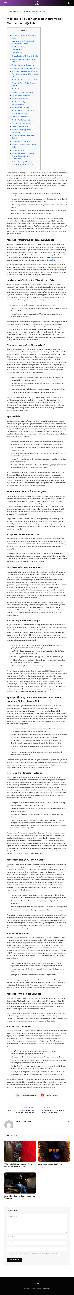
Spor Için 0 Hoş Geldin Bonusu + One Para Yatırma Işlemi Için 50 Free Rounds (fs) (25, 74)
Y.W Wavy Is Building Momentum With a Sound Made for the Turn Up (18, 1165)
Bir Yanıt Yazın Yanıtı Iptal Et (21, 123)
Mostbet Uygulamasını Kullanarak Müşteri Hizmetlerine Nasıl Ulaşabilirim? (23, 156)
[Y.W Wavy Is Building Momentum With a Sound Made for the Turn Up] (20, 1151)
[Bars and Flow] (37, 3)
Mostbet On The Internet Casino (23, 120)
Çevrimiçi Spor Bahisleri (20, 126)
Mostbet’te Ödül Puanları (20, 89)
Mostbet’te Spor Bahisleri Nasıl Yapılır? (25, 68)
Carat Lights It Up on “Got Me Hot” (50, 1164)
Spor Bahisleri (17, 53)
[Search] (69, 3)
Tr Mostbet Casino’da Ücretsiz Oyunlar (25, 56)
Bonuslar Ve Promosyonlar (21, 117)
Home (37, 1283)
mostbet (52, 260)
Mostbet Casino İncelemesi (21, 95)
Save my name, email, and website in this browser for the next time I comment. (33, 1254)
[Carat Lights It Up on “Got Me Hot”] (54, 1151)
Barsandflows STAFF (23, 1121)
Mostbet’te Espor (18, 150)
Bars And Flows (45, 1288)
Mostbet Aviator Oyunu (20, 99)
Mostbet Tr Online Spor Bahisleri (23, 92)
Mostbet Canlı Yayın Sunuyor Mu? (23, 65)
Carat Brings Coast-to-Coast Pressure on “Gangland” (19, 1197)
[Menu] (5, 3)
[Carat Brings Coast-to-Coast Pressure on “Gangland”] (20, 1183)
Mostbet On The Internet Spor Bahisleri (25, 80)
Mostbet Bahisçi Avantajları (21, 141)
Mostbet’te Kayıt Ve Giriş (20, 108)
